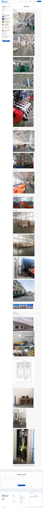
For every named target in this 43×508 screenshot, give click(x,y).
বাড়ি (19, 1)
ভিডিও (26, 1)
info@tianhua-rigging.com (6, 36)
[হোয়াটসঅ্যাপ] (2, 39)
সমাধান (25, 1)
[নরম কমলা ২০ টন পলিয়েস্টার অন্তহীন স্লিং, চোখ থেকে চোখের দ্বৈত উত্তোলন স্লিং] (3, 31)
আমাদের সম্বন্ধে (21, 1)
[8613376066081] (4, 499)
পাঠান (21, 485)
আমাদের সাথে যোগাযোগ (31, 1)
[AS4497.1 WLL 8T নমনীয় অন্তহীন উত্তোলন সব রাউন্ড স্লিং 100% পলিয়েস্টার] (3, 18)
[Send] (41, 507)
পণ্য (23, 1)
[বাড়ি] (5, 496)
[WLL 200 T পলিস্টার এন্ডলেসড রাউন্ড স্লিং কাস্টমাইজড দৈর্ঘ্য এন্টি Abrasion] (3, 15)
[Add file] (30, 507)
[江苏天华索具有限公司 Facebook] (2, 499)
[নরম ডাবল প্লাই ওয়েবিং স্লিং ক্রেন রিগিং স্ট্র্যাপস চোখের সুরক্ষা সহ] (3, 28)
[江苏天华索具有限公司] (5, 1)
